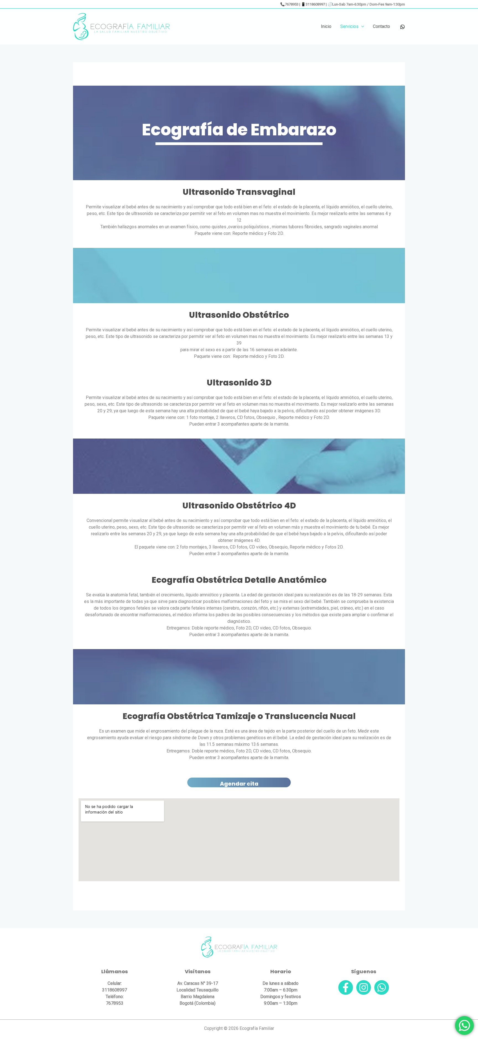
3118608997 (315, 4)
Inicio (326, 26)
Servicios (349, 26)
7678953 (291, 4)
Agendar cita (239, 784)
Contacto (381, 26)
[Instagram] (363, 987)
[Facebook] (345, 987)
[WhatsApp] (402, 26)
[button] (361, 26)
